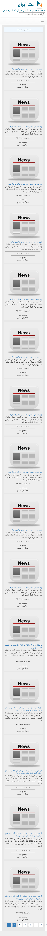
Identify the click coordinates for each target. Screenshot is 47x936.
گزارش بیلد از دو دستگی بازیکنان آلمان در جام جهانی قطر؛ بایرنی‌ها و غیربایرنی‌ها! (23, 709)
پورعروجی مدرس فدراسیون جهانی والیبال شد (25, 68)
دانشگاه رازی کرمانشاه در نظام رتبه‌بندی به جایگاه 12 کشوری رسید (23, 646)
